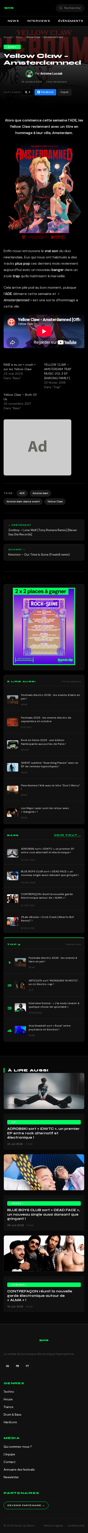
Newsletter (11, 1477)
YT (27, 1366)
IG (7, 1366)
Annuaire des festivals (19, 1469)
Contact (9, 1462)
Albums (18, 1284)
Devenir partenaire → (26, 1505)
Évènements (70, 20)
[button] (9, 8)
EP (14, 1122)
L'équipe (9, 1454)
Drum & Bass (12, 1414)
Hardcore (10, 1422)
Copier (64, 92)
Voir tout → (67, 835)
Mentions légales (53, 1525)
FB (17, 1366)
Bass (19, 37)
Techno (9, 1392)
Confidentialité (76, 1525)
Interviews (38, 20)
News (13, 20)
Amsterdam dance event (23, 501)
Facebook (47, 92)
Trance (8, 1407)
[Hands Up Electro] (9, 8)
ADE (22, 493)
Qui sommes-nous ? (18, 1447)
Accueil (8, 37)
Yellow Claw (55, 501)
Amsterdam (40, 493)
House (8, 1399)
